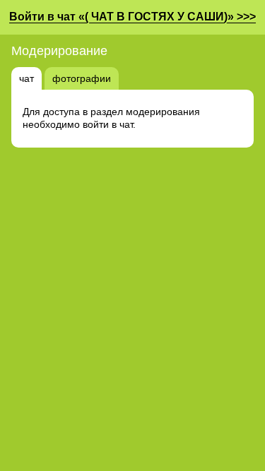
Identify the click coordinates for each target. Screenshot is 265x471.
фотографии (81, 78)
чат (26, 78)
